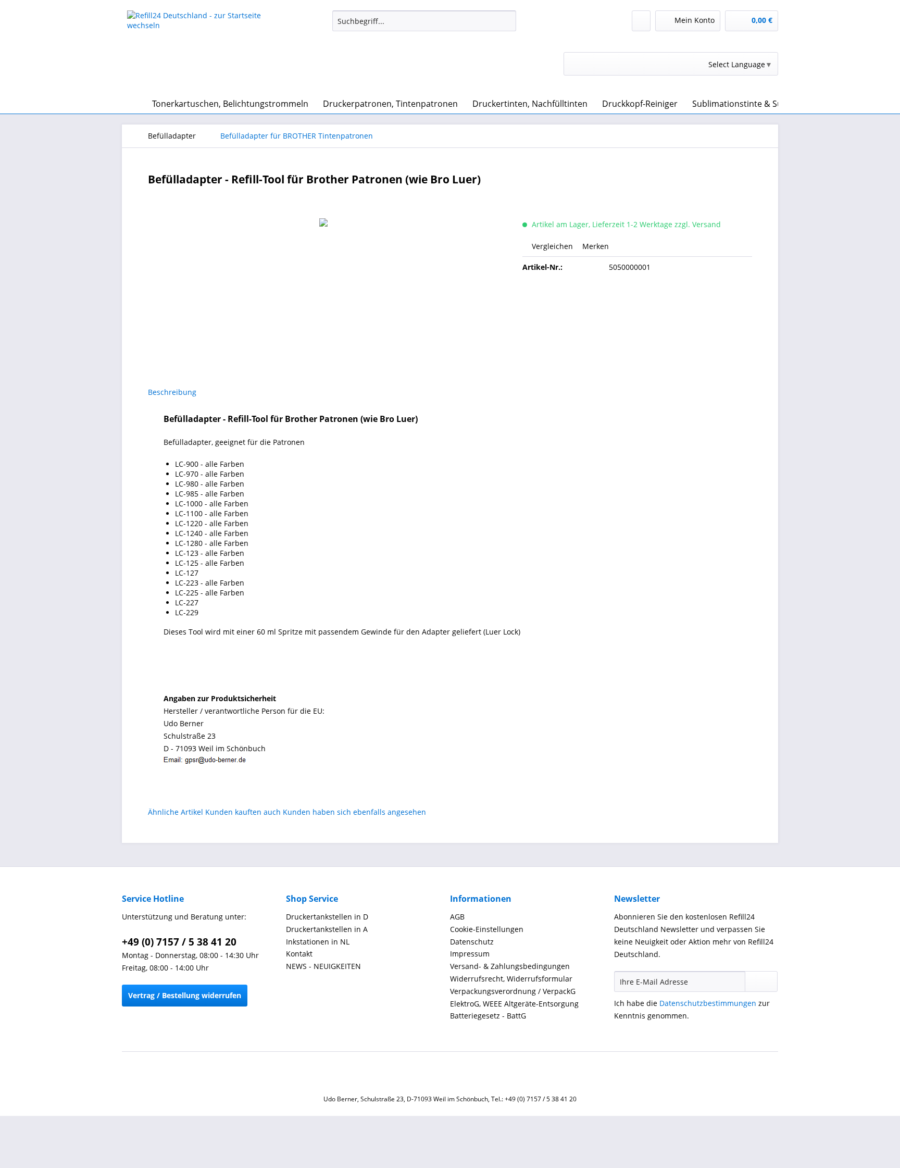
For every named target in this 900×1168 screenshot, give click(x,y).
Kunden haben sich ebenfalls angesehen (354, 812)
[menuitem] (424, 25)
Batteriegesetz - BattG (488, 1016)
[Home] (132, 104)
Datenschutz (472, 942)
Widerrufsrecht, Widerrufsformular (511, 979)
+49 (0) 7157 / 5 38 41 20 (179, 942)
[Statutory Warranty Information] (637, 302)
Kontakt (299, 954)
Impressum (470, 954)
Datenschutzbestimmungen (707, 1003)
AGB (457, 917)
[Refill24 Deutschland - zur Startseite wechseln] (205, 49)
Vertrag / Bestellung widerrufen (184, 995)
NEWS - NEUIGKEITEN (323, 966)
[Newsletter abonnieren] (761, 981)
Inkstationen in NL (317, 942)
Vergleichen (551, 246)
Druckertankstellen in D (327, 917)
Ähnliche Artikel (175, 812)
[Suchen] (506, 20)
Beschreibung (172, 392)
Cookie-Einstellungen (486, 929)
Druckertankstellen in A (327, 929)
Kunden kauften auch (243, 812)
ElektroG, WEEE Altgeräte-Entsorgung (514, 1004)
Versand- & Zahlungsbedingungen (510, 966)
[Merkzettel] (641, 20)
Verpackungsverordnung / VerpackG (513, 991)
